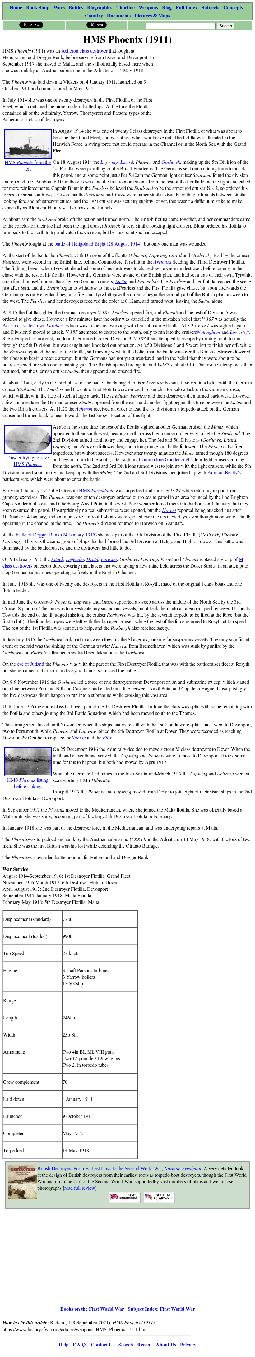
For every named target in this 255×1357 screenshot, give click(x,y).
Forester (109, 559)
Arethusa (162, 261)
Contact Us (102, 1344)
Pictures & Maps (152, 15)
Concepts (233, 7)
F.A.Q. (80, 1344)
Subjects (210, 7)
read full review (79, 1187)
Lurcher (54, 325)
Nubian (78, 737)
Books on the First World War (92, 1308)
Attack (57, 559)
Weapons (148, 7)
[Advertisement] (206, 86)
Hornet (169, 510)
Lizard (126, 162)
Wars (59, 7)
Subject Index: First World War (161, 1308)
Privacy (188, 1344)
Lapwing (109, 162)
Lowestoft (239, 332)
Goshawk (170, 162)
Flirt (107, 737)
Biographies (99, 7)
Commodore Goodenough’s (166, 459)
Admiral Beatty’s (224, 472)
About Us (166, 1344)
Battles (76, 7)
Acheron (84, 408)
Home (16, 7)
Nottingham (208, 332)
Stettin (121, 281)
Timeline (125, 7)
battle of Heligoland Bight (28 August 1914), (98, 243)
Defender (75, 559)
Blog (167, 7)
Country (94, 15)
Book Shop (37, 7)
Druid (92, 559)
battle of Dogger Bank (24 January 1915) (56, 534)
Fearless (85, 181)
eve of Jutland (30, 663)
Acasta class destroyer (23, 325)
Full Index (187, 7)
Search (125, 1344)
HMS (96, 490)
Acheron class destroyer (84, 50)
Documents (119, 15)
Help (64, 1344)
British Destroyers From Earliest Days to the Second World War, (119, 1168)
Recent (144, 1344)
